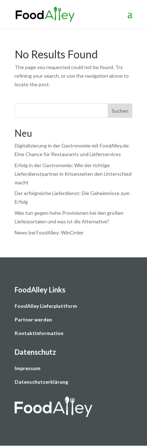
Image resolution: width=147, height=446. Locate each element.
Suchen (120, 111)
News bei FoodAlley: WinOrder (49, 232)
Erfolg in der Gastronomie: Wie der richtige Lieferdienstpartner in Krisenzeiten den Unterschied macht (73, 173)
